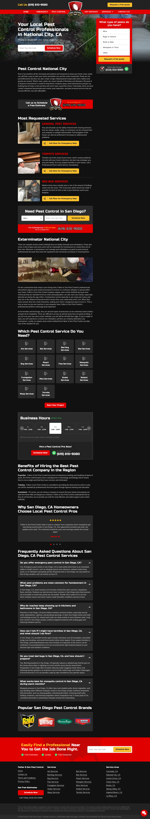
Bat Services (81, 771)
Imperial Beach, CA (114, 792)
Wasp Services (53, 792)
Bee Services (81, 775)
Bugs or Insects (109, 37)
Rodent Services (83, 789)
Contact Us (124, 12)
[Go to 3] (57, 544)
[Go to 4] (60, 544)
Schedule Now (78, 218)
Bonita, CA (110, 785)
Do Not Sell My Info (93, 817)
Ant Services (91, 12)
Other (105, 53)
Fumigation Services (55, 785)
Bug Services (52, 778)
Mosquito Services (83, 782)
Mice (105, 31)
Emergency (42, 12)
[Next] (89, 428)
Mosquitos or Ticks (111, 47)
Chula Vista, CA (112, 782)
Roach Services (82, 778)
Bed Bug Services (54, 775)
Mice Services (82, 785)
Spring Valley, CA (113, 789)
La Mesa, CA (111, 796)
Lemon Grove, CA (113, 778)
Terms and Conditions (27, 778)
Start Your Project (55, 405)
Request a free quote (120, 5)
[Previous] (22, 428)
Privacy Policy (24, 781)
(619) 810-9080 (38, 4)
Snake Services (53, 789)
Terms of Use (106, 817)
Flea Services (53, 782)
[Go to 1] (51, 544)
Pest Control (59, 12)
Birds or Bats (108, 42)
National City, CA (113, 775)
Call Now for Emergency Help (63, 143)
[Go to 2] (54, 544)
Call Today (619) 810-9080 (30, 798)
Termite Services (83, 792)
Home (26, 12)
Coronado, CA (112, 771)
